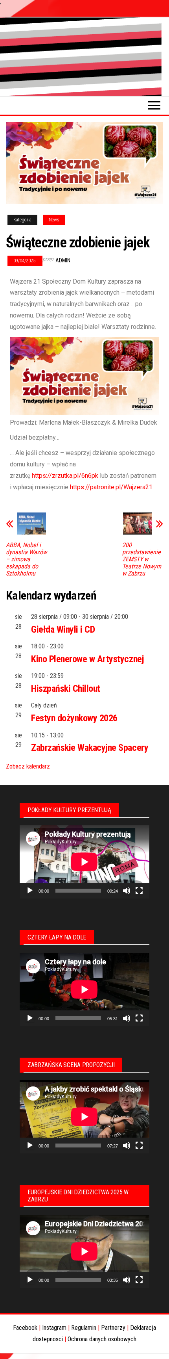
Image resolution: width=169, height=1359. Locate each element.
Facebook (25, 1327)
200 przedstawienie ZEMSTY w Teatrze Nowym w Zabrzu (141, 559)
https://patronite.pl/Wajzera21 (111, 487)
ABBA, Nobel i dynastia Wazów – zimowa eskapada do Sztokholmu (26, 559)
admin (62, 260)
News (54, 220)
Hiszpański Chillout (65, 688)
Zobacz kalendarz (28, 766)
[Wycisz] (126, 891)
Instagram (54, 1327)
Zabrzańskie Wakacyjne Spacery (89, 747)
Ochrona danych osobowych (102, 1339)
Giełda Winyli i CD (63, 629)
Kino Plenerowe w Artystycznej (87, 659)
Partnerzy (113, 1327)
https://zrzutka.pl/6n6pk (65, 475)
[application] (84, 862)
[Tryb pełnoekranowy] (139, 891)
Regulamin (83, 1327)
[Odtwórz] (30, 891)
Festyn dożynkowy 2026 (74, 718)
